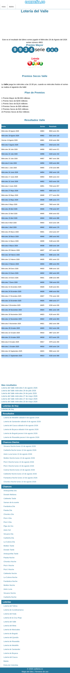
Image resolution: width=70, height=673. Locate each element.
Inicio (4, 7)
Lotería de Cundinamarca (14, 610)
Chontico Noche (10, 562)
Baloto (11, 7)
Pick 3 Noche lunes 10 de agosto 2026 (19, 462)
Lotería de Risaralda (11, 641)
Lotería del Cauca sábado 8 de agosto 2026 (21, 425)
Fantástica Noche (10, 581)
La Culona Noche (10, 577)
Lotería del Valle (34, 11)
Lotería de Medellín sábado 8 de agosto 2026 (21, 418)
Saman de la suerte (11, 502)
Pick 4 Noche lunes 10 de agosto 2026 (19, 466)
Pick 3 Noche (9, 569)
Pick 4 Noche (9, 565)
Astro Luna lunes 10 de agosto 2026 (18, 454)
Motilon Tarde (9, 546)
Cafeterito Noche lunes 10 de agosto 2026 (20, 474)
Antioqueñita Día (10, 491)
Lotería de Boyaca (11, 653)
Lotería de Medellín (11, 645)
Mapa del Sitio (27, 672)
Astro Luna (8, 589)
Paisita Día (8, 510)
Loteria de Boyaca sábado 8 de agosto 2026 (21, 429)
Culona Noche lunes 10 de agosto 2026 (19, 470)
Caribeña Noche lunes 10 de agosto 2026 (20, 450)
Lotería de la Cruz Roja (13, 618)
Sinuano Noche (10, 593)
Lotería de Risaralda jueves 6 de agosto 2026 (21, 437)
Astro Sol (7, 530)
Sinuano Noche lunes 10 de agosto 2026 (20, 446)
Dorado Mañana (10, 494)
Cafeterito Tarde (10, 498)
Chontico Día (9, 514)
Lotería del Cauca (11, 657)
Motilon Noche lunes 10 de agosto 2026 (19, 458)
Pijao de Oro (8, 526)
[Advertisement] (34, 25)
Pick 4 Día (8, 518)
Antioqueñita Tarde (11, 554)
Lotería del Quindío (11, 637)
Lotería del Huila (10, 614)
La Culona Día (9, 542)
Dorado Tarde (9, 550)
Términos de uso (41, 672)
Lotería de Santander (12, 649)
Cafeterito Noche (10, 573)
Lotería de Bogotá (11, 633)
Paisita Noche (9, 558)
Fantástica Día (9, 506)
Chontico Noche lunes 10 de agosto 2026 (20, 482)
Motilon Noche (9, 585)
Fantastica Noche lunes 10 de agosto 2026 (20, 478)
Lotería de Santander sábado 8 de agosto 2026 (22, 422)
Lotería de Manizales (12, 630)
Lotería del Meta (10, 626)
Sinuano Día (8, 534)
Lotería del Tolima (10, 606)
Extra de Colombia (11, 665)
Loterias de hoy (7, 409)
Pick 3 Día (8, 522)
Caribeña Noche (10, 597)
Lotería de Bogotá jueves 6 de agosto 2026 (20, 433)
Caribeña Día (9, 538)
